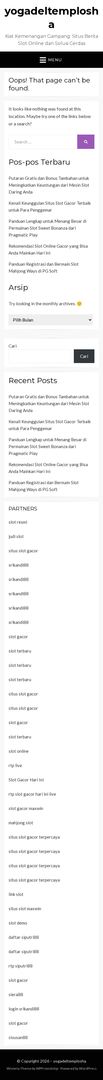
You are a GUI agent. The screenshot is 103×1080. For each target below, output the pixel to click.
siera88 (16, 994)
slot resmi (18, 522)
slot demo (18, 922)
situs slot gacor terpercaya (34, 836)
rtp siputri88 (21, 965)
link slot (16, 894)
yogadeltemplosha (69, 1061)
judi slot (16, 536)
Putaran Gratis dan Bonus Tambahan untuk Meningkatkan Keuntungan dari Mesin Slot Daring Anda (49, 185)
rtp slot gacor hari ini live (32, 794)
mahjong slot (21, 822)
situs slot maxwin (25, 908)
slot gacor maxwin (26, 808)
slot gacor (18, 636)
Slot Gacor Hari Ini (26, 779)
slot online (19, 751)
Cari (13, 345)
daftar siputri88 (24, 937)
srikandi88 (19, 564)
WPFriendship (47, 1068)
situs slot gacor (23, 550)
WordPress (88, 1068)
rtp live (15, 765)
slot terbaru (20, 650)
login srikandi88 (24, 1008)
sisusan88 (18, 1037)
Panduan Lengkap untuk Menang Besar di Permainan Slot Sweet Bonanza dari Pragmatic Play (47, 227)
